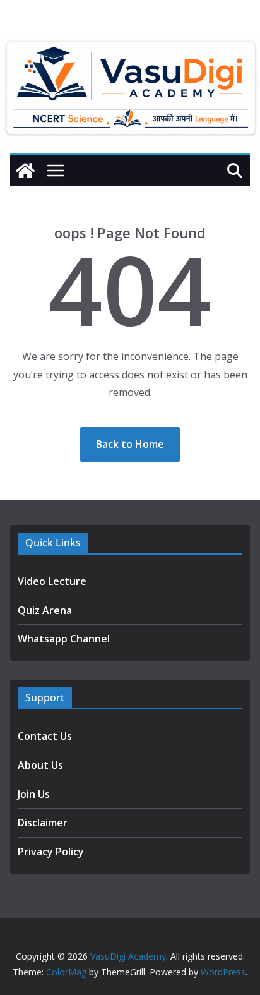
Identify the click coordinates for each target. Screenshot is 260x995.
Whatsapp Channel (64, 639)
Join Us (34, 794)
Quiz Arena (45, 610)
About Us (40, 765)
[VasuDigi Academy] (25, 170)
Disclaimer (43, 822)
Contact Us (45, 736)
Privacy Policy (51, 852)
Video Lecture (52, 581)
